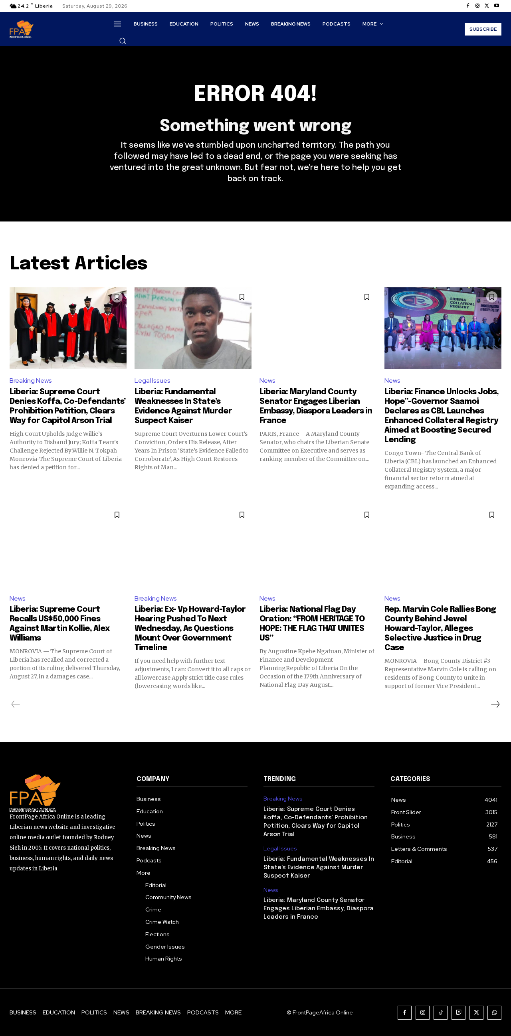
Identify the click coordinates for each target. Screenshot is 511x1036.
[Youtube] (496, 6)
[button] (122, 40)
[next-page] (495, 704)
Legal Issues (152, 380)
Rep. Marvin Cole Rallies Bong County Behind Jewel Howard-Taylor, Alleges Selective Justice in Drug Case (440, 628)
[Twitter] (487, 6)
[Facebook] (468, 6)
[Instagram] (477, 6)
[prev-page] (16, 704)
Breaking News (31, 380)
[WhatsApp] (494, 1013)
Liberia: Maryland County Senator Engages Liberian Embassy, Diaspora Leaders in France (318, 908)
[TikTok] (441, 1013)
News (267, 380)
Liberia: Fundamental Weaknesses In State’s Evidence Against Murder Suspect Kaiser (318, 867)
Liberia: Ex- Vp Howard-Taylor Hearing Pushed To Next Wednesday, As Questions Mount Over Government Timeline (190, 628)
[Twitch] (458, 1013)
